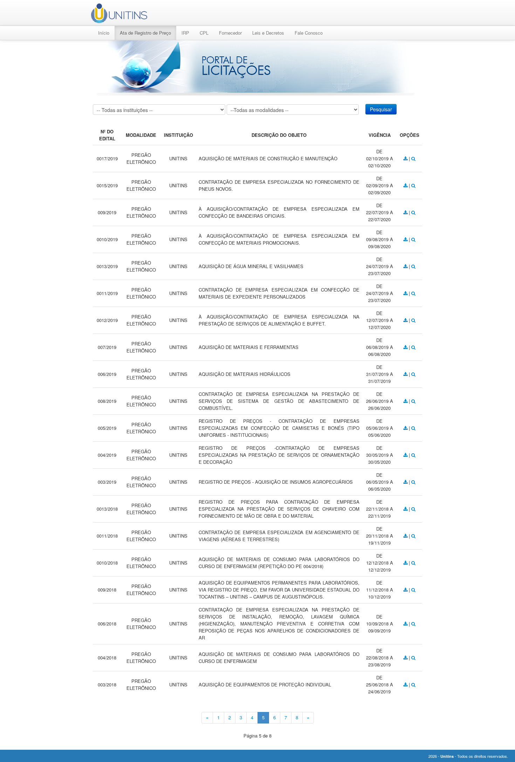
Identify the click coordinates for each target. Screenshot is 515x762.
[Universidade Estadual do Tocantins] (119, 13)
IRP (185, 32)
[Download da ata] (406, 158)
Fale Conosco (309, 32)
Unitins (447, 756)
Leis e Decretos (268, 32)
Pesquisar (381, 109)
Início (103, 32)
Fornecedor (230, 32)
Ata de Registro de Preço (145, 32)
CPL (204, 32)
